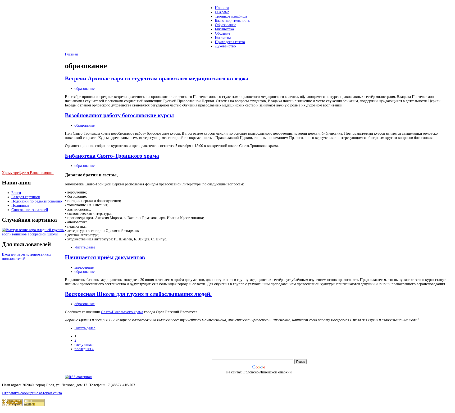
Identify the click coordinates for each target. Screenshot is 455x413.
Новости (222, 8)
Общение (222, 33)
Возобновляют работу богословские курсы (119, 115)
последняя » (84, 349)
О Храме (222, 12)
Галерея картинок (25, 197)
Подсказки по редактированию (36, 201)
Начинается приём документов (105, 257)
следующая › (84, 345)
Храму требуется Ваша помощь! (28, 173)
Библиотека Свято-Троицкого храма (112, 156)
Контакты (223, 38)
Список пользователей (29, 210)
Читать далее (84, 247)
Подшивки (20, 205)
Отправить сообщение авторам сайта (32, 393)
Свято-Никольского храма (122, 312)
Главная (71, 54)
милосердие (84, 267)
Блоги (16, 193)
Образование (225, 25)
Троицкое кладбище (231, 16)
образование (84, 89)
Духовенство (225, 46)
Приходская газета (230, 42)
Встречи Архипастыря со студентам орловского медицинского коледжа (156, 78)
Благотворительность (232, 20)
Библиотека (224, 29)
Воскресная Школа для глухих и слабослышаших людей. (138, 294)
